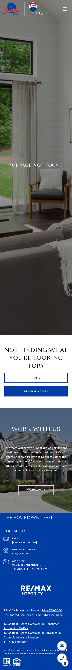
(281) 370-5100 (51, 610)
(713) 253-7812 (21, 553)
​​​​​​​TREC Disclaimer (15, 641)
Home (36, 377)
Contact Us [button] (36, 490)
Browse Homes (36, 391)
